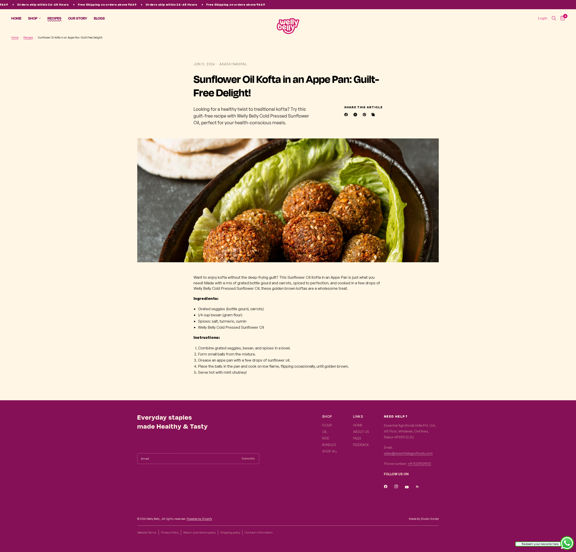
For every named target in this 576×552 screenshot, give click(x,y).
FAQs (357, 438)
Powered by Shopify (199, 518)
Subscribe (248, 458)
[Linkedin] (420, 486)
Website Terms (146, 532)
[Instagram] (399, 486)
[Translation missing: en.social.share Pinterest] (365, 114)
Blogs (99, 18)
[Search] (553, 18)
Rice (325, 438)
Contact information (259, 532)
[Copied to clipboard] (374, 114)
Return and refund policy (199, 532)
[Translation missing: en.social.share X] (356, 114)
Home (16, 18)
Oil (324, 432)
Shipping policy (230, 532)
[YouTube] (410, 487)
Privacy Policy (170, 532)
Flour (327, 425)
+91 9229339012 (419, 464)
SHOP (327, 416)
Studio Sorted (430, 518)
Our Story (77, 18)
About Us (361, 432)
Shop (32, 18)
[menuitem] (18, 18)
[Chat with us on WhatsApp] (567, 542)
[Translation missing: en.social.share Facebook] (347, 114)
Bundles (329, 445)
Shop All (329, 451)
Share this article (363, 107)
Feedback (361, 445)
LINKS (358, 416)
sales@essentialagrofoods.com (408, 453)
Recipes (54, 18)
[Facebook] (389, 486)
